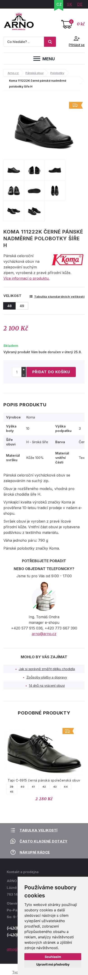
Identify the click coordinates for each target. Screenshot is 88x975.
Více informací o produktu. (26, 278)
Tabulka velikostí (39, 830)
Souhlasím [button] (53, 957)
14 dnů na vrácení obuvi (47, 685)
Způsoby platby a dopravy (46, 677)
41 (59, 786)
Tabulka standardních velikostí (59, 296)
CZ (59, 4)
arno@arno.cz (44, 633)
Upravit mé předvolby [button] (52, 964)
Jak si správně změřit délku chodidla (47, 669)
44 (10, 786)
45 (37, 791)
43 (81, 786)
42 (70, 786)
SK (69, 4)
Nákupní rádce (35, 852)
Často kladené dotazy (43, 841)
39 (37, 786)
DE (80, 4)
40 (48, 786)
